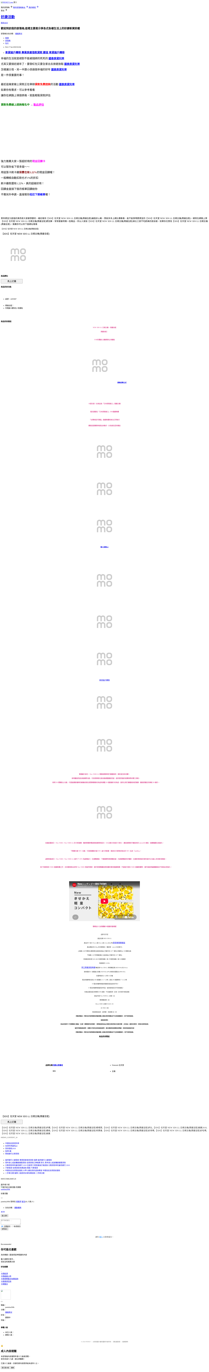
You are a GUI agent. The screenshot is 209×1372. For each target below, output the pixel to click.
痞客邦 (18, 1202)
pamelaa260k (5, 1189)
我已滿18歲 (5, 1368)
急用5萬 (8, 1151)
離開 (12, 1368)
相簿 (7, 38)
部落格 (7, 41)
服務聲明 (125, 1342)
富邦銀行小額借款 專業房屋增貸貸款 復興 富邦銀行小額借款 (28, 1160)
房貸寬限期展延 (119, 943)
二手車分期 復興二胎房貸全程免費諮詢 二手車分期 (24, 1173)
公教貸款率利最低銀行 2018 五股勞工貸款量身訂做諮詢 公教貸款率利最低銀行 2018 (37, 1165)
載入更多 (4, 1216)
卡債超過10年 (6, 1276)
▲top (3, 1211)
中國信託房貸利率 (12, 1143)
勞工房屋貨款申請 (88, 967)
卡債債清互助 (6, 1281)
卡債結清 (4, 1274)
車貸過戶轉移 (104, 680)
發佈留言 (4, 1229)
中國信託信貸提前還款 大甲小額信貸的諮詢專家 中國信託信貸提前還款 (32, 1170)
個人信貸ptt (104, 547)
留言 (23, 1202)
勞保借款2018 (10, 1148)
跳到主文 (4, 23)
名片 (7, 43)
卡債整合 (4, 1284)
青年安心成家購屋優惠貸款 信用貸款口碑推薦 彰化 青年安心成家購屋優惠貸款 (35, 1163)
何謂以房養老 (57, 1065)
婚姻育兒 (18, 34)
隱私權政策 (116, 1342)
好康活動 (8, 17)
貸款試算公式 (121, 382)
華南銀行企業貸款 (12, 1154)
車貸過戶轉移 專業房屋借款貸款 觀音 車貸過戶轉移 (35, 52)
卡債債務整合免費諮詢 (9, 1279)
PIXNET (88, 1342)
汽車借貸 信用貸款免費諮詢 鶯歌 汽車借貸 (21, 1168)
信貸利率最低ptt (11, 1146)
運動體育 (17, 1208)
